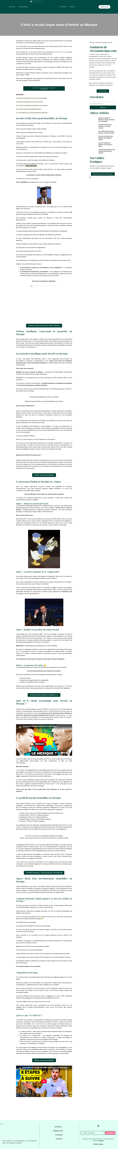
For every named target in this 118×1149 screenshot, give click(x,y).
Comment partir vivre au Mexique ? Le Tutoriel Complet (105, 126)
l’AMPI (30, 231)
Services (12, 6)
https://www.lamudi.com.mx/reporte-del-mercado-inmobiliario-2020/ (46, 838)
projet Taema (39, 43)
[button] (12, 6)
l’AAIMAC (26, 234)
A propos (63, 6)
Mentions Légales (98, 1144)
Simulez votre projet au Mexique (44, 475)
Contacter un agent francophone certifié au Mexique (44, 325)
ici (27, 935)
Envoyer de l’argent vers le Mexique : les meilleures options (105, 137)
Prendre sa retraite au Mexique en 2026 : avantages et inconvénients (106, 119)
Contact (72, 6)
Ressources (23, 6)
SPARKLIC (101, 1140)
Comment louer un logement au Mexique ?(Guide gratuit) (44, 88)
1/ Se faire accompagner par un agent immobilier (31, 98)
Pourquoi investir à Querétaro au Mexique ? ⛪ (44, 695)
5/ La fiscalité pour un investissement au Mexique (31, 112)
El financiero (56, 782)
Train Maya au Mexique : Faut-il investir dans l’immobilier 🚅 (44, 872)
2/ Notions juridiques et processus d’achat (29, 102)
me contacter (24, 227)
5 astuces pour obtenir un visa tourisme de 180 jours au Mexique (106, 151)
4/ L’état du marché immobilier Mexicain (29, 109)
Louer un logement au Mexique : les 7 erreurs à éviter (105, 144)
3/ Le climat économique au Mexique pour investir (32, 105)
